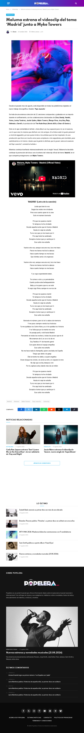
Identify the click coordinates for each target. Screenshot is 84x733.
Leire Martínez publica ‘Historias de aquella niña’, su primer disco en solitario (35, 682)
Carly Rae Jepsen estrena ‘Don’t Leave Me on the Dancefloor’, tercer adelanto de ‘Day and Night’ (22, 452)
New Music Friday (11, 649)
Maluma (16, 401)
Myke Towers (26, 401)
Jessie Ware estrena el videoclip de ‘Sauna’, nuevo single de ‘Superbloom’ (60, 451)
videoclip (46, 401)
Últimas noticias (34, 717)
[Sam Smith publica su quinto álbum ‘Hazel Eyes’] (11, 546)
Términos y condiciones (42, 720)
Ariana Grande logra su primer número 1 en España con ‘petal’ (29, 675)
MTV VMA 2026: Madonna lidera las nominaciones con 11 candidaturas (45, 532)
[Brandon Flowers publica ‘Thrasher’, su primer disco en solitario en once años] (11, 524)
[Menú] (8, 3)
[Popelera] (42, 3)
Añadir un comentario (42, 463)
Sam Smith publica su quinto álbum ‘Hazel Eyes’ (36, 543)
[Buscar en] (76, 3)
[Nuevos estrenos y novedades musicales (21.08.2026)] (11, 557)
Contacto (48, 717)
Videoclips (10, 14)
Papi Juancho (36, 401)
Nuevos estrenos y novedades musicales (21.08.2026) (38, 554)
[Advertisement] (42, 485)
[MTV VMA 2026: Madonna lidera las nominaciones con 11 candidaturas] (11, 535)
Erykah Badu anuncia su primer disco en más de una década (40, 510)
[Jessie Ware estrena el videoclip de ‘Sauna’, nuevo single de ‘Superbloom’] (61, 434)
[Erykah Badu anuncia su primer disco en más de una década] (11, 513)
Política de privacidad (63, 717)
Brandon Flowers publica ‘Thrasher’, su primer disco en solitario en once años (47, 521)
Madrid (9, 401)
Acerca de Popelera (17, 717)
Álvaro (14, 32)
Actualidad (9, 446)
